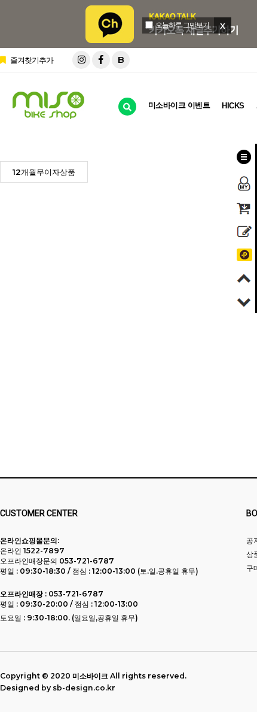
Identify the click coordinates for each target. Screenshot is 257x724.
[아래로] (244, 301)
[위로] (244, 278)
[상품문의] (244, 231)
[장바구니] (244, 208)
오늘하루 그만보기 (182, 24)
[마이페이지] (244, 183)
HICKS (233, 105)
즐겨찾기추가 (30, 60)
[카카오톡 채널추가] (244, 255)
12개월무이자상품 (44, 172)
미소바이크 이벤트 (179, 105)
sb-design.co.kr (84, 687)
